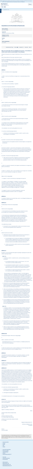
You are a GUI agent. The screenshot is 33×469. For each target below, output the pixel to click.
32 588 (6, 430)
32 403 (23, 379)
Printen (25, 47)
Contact (4, 443)
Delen (29, 47)
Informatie (15, 47)
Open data (4, 456)
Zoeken (4, 446)
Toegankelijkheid (5, 451)
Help (3, 445)
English (4, 444)
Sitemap (4, 453)
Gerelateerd (20, 47)
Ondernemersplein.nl (6, 464)
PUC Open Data (5, 459)
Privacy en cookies (6, 450)
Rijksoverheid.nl (5, 463)
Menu (31, 4)
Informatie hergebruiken (7, 449)
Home (1, 9)
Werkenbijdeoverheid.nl (6, 465)
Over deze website (6, 442)
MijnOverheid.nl (5, 462)
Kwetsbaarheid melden (6, 454)
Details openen (0, 11)
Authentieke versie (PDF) (9, 47)
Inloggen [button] (2, 6)
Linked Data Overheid (6, 458)
